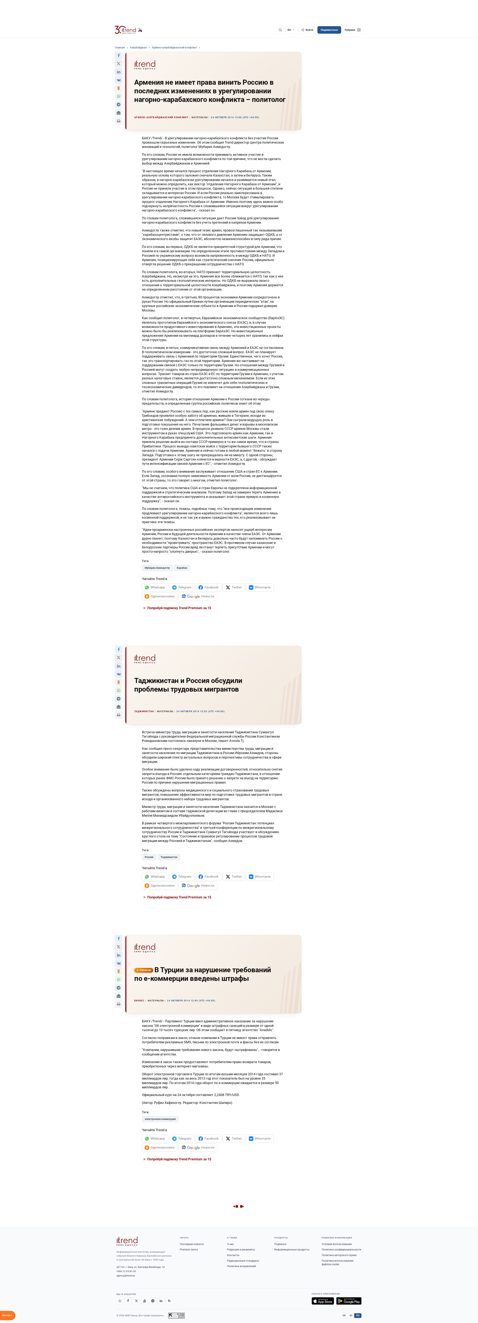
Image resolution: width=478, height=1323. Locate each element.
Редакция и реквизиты (241, 1249)
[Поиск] (280, 30)
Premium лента (189, 1249)
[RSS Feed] (169, 1301)
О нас (230, 1244)
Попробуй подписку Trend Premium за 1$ (179, 608)
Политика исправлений (241, 1266)
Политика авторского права (339, 1255)
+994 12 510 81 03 (126, 1271)
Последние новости (192, 1244)
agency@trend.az (126, 1275)
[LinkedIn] (161, 1301)
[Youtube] (144, 1301)
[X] (136, 1301)
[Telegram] (152, 1301)
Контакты (233, 1255)
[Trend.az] (128, 30)
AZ (351, 1315)
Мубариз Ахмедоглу (157, 567)
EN (344, 1315)
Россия (149, 857)
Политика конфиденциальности (341, 1249)
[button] (118, 55)
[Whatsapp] (120, 1301)
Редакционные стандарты (243, 1260)
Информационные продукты (291, 1249)
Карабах (182, 567)
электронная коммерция (160, 1119)
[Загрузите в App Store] (323, 1301)
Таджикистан (169, 857)
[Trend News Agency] (127, 1241)
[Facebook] (128, 1301)
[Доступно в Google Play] (348, 1301)
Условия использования (337, 1244)
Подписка (280, 1244)
